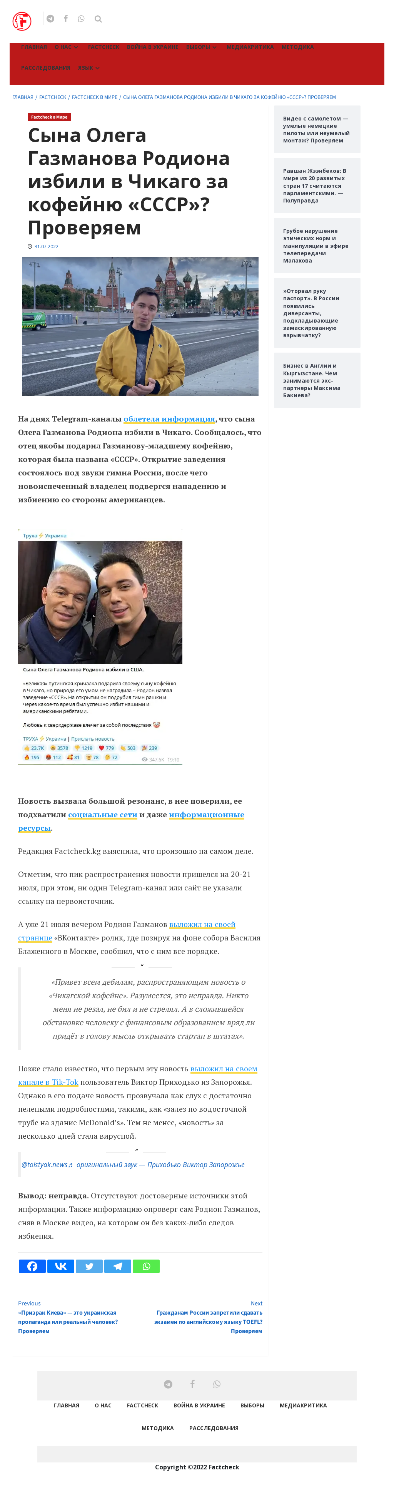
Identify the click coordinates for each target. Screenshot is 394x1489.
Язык (85, 67)
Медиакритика (250, 46)
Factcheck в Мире (49, 117)
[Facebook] (32, 1266)
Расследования (45, 67)
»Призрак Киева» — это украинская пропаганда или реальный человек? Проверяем (68, 1317)
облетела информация (169, 418)
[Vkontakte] (60, 1266)
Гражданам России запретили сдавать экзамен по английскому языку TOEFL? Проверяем (208, 1317)
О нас (63, 46)
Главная (34, 46)
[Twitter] (89, 1266)
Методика (298, 46)
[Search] (98, 19)
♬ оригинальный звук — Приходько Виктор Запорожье (156, 1164)
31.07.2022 (46, 246)
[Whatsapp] (146, 1266)
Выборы (198, 46)
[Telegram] (117, 1266)
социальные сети (102, 814)
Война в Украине (153, 46)
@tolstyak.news (45, 1164)
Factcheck (103, 46)
